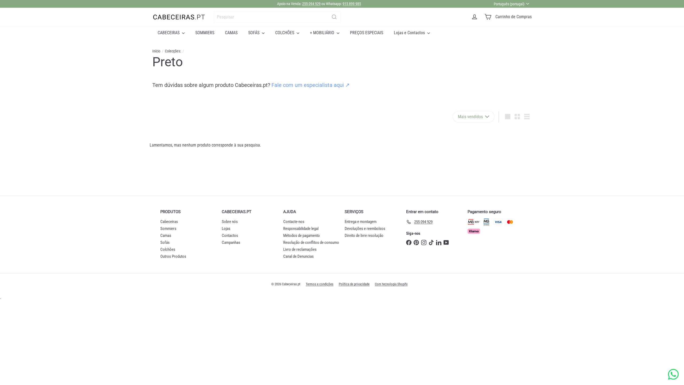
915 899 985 (352, 4)
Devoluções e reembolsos (365, 228)
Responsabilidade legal (300, 228)
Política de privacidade (354, 284)
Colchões (167, 249)
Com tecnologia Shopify (391, 284)
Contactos (230, 235)
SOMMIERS (204, 32)
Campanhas (231, 242)
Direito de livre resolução (364, 235)
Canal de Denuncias (298, 256)
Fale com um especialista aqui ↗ (310, 85)
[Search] (334, 17)
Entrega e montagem (360, 221)
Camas (165, 235)
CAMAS (231, 32)
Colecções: (173, 51)
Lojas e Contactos (410, 32)
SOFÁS (254, 32)
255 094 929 (311, 4)
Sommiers (168, 228)
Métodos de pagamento (301, 235)
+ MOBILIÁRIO (322, 32)
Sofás (165, 242)
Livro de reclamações (300, 249)
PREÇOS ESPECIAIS (366, 32)
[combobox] (277, 17)
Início (156, 51)
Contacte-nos (293, 221)
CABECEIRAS (169, 32)
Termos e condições (319, 284)
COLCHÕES (285, 32)
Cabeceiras (169, 221)
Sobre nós (230, 221)
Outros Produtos (173, 256)
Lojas (226, 228)
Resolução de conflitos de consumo (311, 242)
